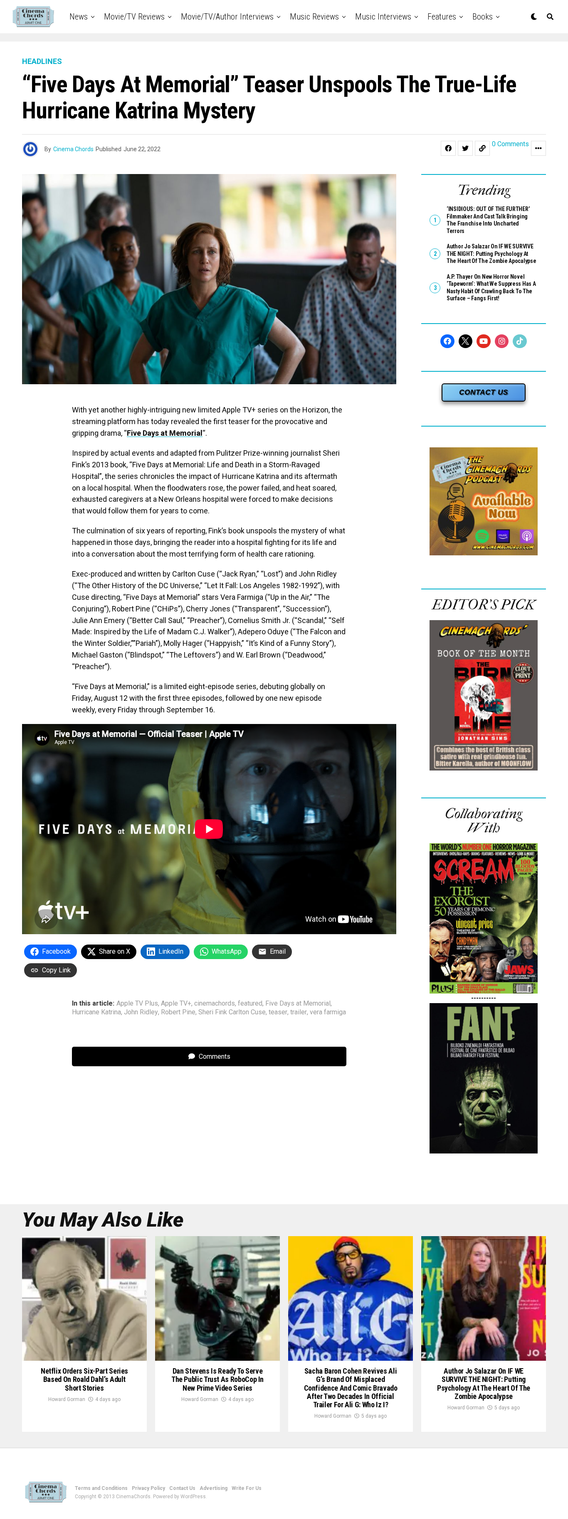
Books (482, 17)
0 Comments (510, 144)
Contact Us (182, 1488)
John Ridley (141, 1012)
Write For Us (247, 1488)
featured (250, 1003)
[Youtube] (483, 341)
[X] (466, 341)
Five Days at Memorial (165, 433)
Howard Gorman (66, 1399)
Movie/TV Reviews (134, 17)
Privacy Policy (148, 1488)
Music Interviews (383, 17)
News (78, 17)
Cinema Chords (73, 149)
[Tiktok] (520, 341)
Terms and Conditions (101, 1488)
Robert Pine (178, 1012)
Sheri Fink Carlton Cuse (232, 1012)
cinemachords (214, 1003)
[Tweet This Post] (465, 148)
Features (441, 17)
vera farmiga (328, 1012)
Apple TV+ (176, 1003)
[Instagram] (502, 341)
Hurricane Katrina (96, 1012)
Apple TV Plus (137, 1003)
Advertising (213, 1488)
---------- (483, 998)
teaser (278, 1012)
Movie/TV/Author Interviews (227, 17)
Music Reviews (314, 17)
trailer (298, 1012)
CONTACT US (483, 392)
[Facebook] (447, 341)
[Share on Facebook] (448, 148)
